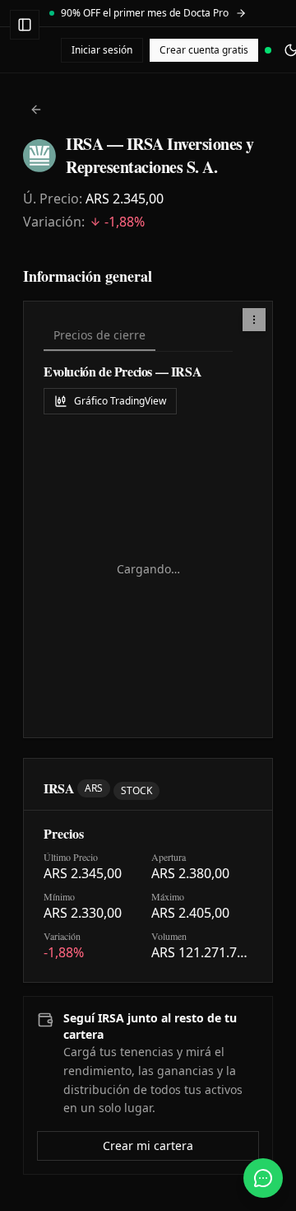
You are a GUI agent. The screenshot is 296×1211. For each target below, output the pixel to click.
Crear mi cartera (148, 1145)
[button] (254, 319)
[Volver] (36, 109)
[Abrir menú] (24, 25)
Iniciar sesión (102, 50)
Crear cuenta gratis (204, 50)
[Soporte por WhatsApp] (263, 1178)
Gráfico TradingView (120, 401)
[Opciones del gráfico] (254, 319)
